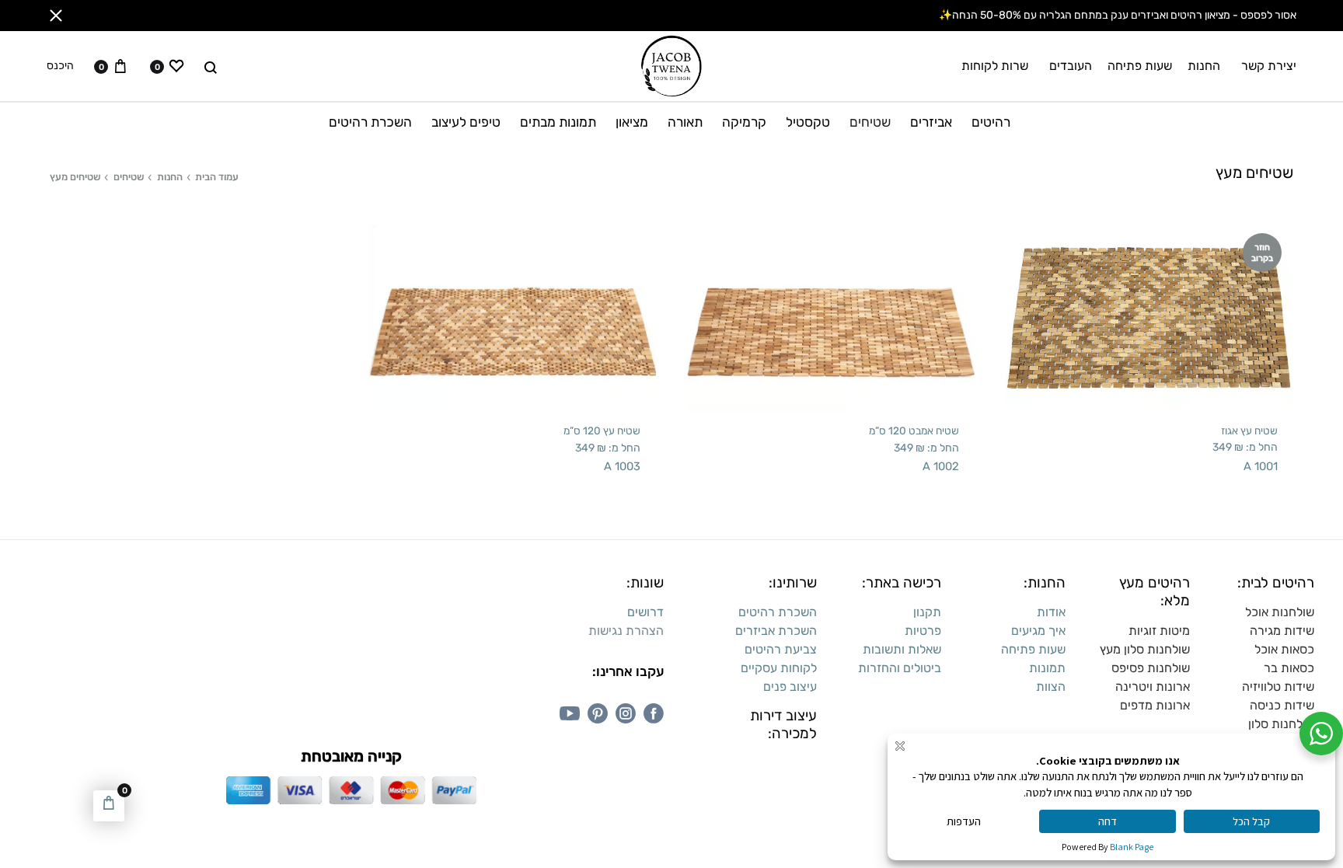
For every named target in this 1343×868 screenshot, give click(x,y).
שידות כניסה (1282, 705)
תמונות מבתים (558, 122)
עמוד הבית (217, 177)
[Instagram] (626, 713)
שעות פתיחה (1140, 65)
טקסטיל (808, 122)
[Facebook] (654, 713)
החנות (1204, 65)
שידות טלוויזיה (1278, 686)
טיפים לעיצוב (466, 122)
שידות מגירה (1282, 630)
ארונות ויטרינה (1152, 686)
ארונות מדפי (1159, 705)
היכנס (60, 66)
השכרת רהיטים (370, 122)
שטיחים (870, 122)
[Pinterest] (598, 713)
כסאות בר (1289, 668)
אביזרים (931, 122)
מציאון (632, 122)
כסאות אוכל (1284, 649)
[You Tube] (570, 713)
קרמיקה (744, 122)
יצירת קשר (1268, 65)
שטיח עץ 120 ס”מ (601, 430)
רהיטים (990, 122)
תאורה (685, 122)
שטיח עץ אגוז (1249, 430)
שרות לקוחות (994, 65)
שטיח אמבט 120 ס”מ (914, 430)
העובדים (1070, 65)
